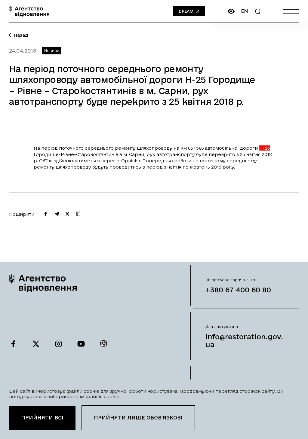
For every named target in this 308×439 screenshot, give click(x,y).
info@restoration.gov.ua (244, 340)
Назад (21, 35)
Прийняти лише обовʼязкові (138, 417)
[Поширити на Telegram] (56, 214)
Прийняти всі (42, 417)
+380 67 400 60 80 (238, 290)
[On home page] (29, 11)
